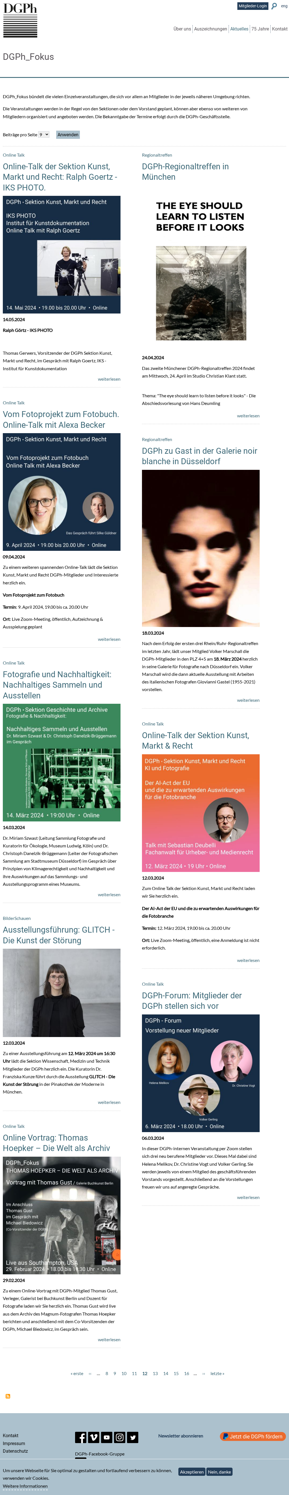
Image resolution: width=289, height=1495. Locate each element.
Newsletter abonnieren (180, 1435)
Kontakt (280, 29)
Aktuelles (239, 29)
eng (284, 6)
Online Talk (14, 154)
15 (176, 1373)
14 (165, 1373)
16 (186, 1373)
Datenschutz (15, 1451)
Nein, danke (219, 1471)
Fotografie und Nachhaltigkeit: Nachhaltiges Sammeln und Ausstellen (57, 685)
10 (123, 1373)
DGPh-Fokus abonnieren (8, 1396)
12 (144, 1373)
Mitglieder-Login (253, 6)
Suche (274, 6)
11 (134, 1373)
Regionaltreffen (157, 154)
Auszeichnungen (210, 29)
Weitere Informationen (25, 1486)
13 (155, 1373)
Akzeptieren (192, 1471)
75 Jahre (260, 29)
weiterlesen (109, 379)
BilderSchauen (17, 918)
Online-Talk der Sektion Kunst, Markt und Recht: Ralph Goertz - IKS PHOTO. (60, 177)
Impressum (14, 1443)
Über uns (182, 29)
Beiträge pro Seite (20, 134)
